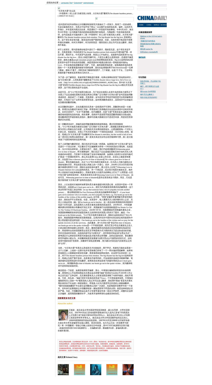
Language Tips (66, 3)
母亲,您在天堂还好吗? (148, 97)
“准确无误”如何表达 (147, 41)
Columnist (78, 3)
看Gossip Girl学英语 (148, 91)
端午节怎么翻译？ (147, 94)
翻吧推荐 (142, 57)
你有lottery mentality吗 (149, 52)
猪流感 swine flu (146, 49)
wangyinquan (88, 3)
